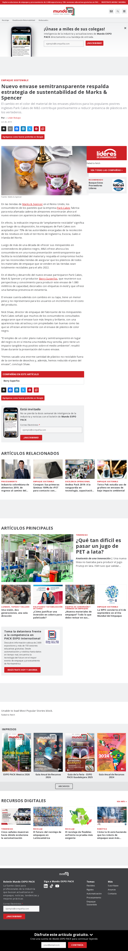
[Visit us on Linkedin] (46, 885)
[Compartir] (16, 128)
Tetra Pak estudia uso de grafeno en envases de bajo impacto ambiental (111, 487)
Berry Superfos (48, 278)
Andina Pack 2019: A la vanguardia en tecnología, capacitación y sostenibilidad (79, 487)
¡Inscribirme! (94, 43)
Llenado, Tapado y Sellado (15, 607)
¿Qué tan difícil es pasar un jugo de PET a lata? (98, 546)
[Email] (10, 128)
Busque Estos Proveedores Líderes (96, 185)
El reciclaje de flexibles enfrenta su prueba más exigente (79, 835)
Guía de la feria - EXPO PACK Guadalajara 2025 (80, 776)
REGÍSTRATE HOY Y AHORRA (22, 669)
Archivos (63, 786)
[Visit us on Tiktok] (51, 885)
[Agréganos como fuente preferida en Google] (42, 128)
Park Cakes (63, 208)
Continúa (77, 945)
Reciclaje (38, 829)
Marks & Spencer (32, 204)
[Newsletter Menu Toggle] (111, 11)
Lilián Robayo (14, 117)
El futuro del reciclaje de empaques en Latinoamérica (47, 835)
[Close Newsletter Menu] (125, 28)
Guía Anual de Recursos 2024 (111, 776)
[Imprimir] (3, 128)
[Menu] (124, 11)
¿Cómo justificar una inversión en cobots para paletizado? (47, 614)
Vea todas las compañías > (107, 170)
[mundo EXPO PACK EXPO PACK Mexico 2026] (16, 752)
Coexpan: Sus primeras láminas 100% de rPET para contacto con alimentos (46, 487)
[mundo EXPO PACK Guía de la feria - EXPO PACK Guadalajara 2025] (79, 752)
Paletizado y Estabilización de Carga (47, 608)
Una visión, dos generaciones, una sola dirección (14, 612)
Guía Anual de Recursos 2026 (48, 776)
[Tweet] (29, 128)
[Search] (117, 11)
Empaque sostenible (14, 80)
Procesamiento (9, 481)
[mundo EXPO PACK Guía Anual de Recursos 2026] (48, 752)
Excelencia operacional (77, 481)
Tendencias (82, 535)
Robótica (102, 829)
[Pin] (36, 128)
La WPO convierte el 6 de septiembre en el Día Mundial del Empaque (111, 612)
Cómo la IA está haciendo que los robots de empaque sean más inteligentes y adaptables (112, 835)
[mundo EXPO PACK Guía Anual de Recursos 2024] (111, 752)
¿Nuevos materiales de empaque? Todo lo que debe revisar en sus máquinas (78, 614)
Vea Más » (122, 801)
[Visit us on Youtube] (57, 885)
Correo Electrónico (30, 425)
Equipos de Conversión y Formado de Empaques (77, 608)
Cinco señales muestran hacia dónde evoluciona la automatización (15, 835)
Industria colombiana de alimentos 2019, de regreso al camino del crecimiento (15, 487)
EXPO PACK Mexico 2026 (16, 774)
